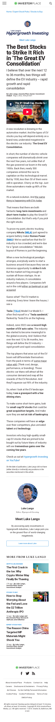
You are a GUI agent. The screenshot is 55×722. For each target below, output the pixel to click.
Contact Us (37, 682)
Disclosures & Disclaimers (24, 686)
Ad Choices (11, 690)
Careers (9, 686)
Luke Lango (13, 94)
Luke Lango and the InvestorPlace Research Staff (17, 618)
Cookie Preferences (27, 694)
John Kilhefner (19, 620)
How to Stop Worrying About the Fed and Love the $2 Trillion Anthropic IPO (16, 603)
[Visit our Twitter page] (27, 673)
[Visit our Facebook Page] (21, 673)
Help (46, 682)
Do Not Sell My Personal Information (32, 690)
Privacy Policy (42, 686)
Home (9, 12)
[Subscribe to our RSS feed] (34, 673)
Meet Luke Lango (27, 40)
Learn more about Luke (27, 543)
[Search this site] (51, 3)
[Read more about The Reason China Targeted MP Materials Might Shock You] (41, 629)
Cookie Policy (11, 694)
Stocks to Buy (37, 12)
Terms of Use (42, 694)
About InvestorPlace (14, 682)
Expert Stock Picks (21, 12)
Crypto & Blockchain (14, 564)
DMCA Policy (27, 697)
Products (27, 682)
